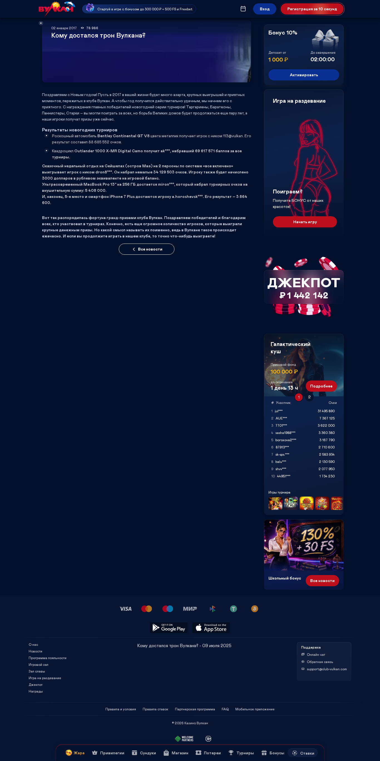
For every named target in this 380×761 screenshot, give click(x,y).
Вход (265, 8)
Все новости (150, 249)
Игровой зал (38, 664)
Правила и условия (120, 709)
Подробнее (321, 386)
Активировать (304, 74)
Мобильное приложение (255, 709)
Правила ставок (155, 709)
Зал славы (37, 671)
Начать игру (305, 221)
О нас (33, 644)
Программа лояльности (47, 658)
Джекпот (36, 684)
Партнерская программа (195, 709)
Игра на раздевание (45, 678)
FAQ (225, 709)
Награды (36, 691)
